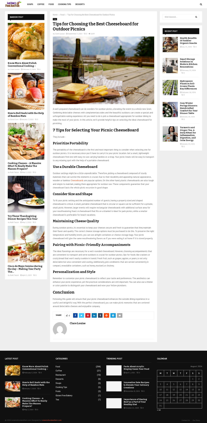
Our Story (196, 420)
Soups (30, 4)
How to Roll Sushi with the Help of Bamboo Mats (26, 114)
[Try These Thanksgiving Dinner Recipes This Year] (26, 194)
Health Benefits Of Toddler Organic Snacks (188, 40)
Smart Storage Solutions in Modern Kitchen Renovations (188, 63)
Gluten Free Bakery (64, 395)
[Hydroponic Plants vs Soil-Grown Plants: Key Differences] (170, 87)
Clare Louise (60, 34)
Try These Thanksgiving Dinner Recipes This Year (23, 217)
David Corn (14, 119)
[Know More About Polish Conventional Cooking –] (26, 41)
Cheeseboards (77, 180)
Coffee (40, 4)
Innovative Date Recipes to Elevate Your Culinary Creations (136, 385)
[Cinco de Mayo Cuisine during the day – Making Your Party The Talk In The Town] (26, 244)
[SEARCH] (196, 17)
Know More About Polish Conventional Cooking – (22, 64)
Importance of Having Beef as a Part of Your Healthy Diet (135, 402)
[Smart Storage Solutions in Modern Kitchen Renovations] (170, 65)
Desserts (80, 4)
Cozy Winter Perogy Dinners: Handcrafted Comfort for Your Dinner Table (189, 108)
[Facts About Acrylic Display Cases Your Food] (114, 370)
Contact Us (186, 420)
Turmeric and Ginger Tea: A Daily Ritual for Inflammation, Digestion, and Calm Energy (188, 134)
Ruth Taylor (14, 172)
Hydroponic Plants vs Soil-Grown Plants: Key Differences (188, 85)
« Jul (159, 410)
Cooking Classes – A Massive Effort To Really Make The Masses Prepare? (24, 166)
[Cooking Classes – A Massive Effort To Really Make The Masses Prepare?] (26, 141)
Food (51, 4)
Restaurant (61, 375)
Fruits (58, 391)
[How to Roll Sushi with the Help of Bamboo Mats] (26, 91)
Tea (57, 399)
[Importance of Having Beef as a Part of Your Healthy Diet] (114, 403)
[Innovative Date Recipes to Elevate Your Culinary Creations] (114, 386)
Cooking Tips (64, 4)
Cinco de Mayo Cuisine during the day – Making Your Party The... (25, 269)
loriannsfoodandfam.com (51, 420)
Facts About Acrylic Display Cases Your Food (136, 367)
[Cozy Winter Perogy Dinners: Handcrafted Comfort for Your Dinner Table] (170, 109)
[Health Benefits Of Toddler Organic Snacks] (170, 44)
